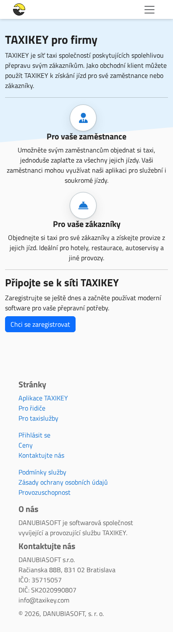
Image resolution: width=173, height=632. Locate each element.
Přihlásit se (34, 435)
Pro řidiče (31, 408)
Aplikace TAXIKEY (43, 398)
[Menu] (149, 9)
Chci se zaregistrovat (40, 324)
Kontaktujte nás (41, 455)
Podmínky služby (42, 472)
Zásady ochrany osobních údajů (63, 482)
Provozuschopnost (44, 492)
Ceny (25, 445)
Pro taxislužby (38, 418)
